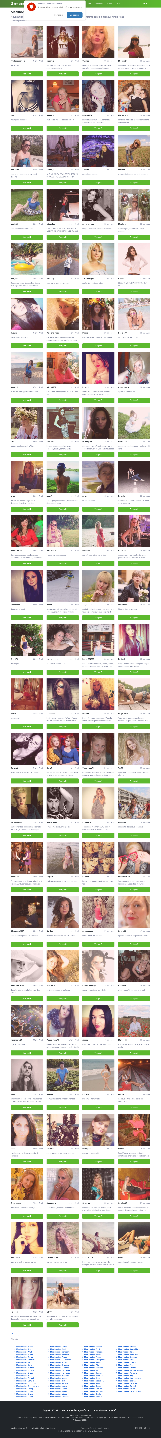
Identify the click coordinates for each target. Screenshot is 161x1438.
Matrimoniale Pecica (92, 1357)
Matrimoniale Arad (24, 1352)
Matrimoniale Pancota (93, 1352)
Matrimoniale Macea (58, 1391)
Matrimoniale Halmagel (60, 1370)
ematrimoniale (103, 1428)
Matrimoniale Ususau (127, 1368)
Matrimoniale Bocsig (25, 1370)
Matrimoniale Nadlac (93, 1347)
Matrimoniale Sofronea (127, 1360)
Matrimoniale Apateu (24, 1349)
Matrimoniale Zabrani (127, 1381)
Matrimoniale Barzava (25, 1360)
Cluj (89, 4)
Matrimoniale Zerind (126, 1389)
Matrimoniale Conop (24, 1389)
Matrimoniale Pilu (91, 1365)
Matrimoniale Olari (92, 1349)
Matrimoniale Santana (93, 1373)
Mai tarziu (58, 15)
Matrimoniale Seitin (92, 1383)
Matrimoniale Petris (92, 1362)
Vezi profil (27, 74)
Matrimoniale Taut (125, 1365)
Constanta (99, 4)
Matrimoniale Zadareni (127, 1383)
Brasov (110, 4)
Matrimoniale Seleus (92, 1386)
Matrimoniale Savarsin (93, 1376)
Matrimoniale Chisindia (26, 1383)
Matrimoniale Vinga (126, 1376)
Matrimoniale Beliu (24, 1365)
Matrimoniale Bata (23, 1362)
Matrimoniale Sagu (92, 1370)
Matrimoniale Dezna (58, 1347)
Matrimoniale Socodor (127, 1357)
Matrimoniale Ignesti (58, 1378)
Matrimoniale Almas (24, 1347)
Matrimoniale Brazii (24, 1373)
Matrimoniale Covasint (25, 1391)
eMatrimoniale (24, 4)
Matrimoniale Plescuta (93, 1368)
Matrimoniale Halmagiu (60, 1373)
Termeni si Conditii (88, 1428)
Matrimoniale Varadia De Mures (131, 1370)
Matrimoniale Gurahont (59, 1368)
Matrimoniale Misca (58, 1394)
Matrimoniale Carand (25, 1378)
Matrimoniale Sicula (92, 1394)
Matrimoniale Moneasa (59, 1397)
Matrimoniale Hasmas (59, 1376)
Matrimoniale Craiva (24, 1394)
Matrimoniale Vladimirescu (129, 1378)
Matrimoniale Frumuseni (60, 1360)
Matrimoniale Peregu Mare (95, 1360)
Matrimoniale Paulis (92, 1355)
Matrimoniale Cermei (25, 1381)
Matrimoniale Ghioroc (59, 1362)
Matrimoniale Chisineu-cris (27, 1386)
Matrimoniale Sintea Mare (128, 1349)
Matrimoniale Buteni (24, 1376)
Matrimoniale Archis (24, 1355)
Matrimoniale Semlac (93, 1389)
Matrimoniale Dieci (58, 1349)
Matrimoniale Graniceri (60, 1365)
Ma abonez (74, 15)
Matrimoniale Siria (126, 1352)
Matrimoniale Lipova (58, 1386)
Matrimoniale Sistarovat (128, 1355)
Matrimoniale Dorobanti (60, 1352)
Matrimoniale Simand (127, 1347)
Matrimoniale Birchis (25, 1368)
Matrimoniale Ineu (57, 1381)
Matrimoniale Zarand (127, 1386)
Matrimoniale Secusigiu (94, 1381)
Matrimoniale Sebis (92, 1378)
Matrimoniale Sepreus (93, 1391)
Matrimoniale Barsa (24, 1357)
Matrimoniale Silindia (93, 1397)
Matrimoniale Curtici (24, 1397)
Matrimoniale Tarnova (127, 1362)
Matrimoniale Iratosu (59, 1383)
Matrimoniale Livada (58, 1389)
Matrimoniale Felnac (58, 1357)
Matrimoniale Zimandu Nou (129, 1391)
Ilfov (118, 4)
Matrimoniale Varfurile (127, 1373)
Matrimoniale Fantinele (59, 1355)
